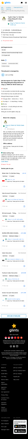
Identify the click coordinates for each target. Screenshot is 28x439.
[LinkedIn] (14, 346)
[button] (22, 3)
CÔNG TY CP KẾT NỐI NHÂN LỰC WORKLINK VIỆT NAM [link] (15, 219)
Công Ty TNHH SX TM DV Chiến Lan (17, 24)
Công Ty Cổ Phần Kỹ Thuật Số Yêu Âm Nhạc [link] (15, 199)
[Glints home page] (5, 2)
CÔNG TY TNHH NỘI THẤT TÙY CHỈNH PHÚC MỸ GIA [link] (15, 239)
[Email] (17, 346)
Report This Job (6, 164)
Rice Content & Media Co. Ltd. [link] (15, 259)
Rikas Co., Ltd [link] (11, 179)
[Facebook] (11, 346)
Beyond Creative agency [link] (13, 299)
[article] (14, 180)
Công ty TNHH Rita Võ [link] (13, 279)
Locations (8, 7)
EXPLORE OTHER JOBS (13, 316)
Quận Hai (8, 9)
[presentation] (5, 2)
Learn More (4, 161)
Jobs (2, 7)
